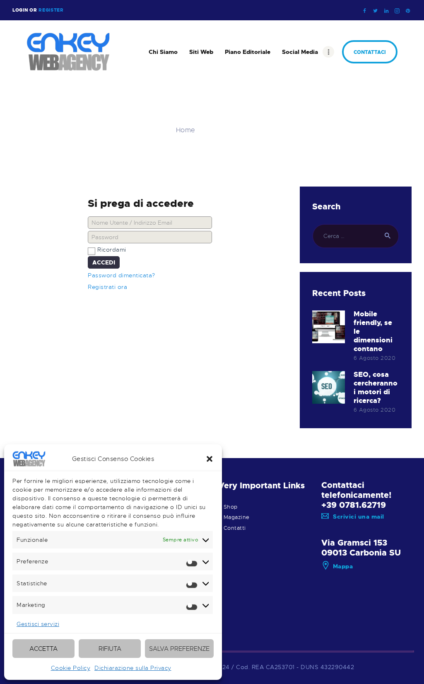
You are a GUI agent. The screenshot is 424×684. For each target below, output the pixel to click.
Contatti (235, 528)
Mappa (343, 566)
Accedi (103, 262)
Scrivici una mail (358, 516)
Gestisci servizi (38, 624)
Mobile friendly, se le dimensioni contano (373, 331)
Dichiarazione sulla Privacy (132, 668)
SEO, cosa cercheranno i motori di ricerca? (376, 387)
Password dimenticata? (121, 275)
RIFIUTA (110, 648)
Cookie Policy (71, 668)
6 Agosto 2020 (375, 357)
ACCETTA (43, 648)
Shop (231, 507)
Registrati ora (107, 287)
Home (185, 130)
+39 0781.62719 (353, 505)
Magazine (237, 517)
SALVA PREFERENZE (179, 648)
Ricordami (111, 249)
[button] (209, 459)
